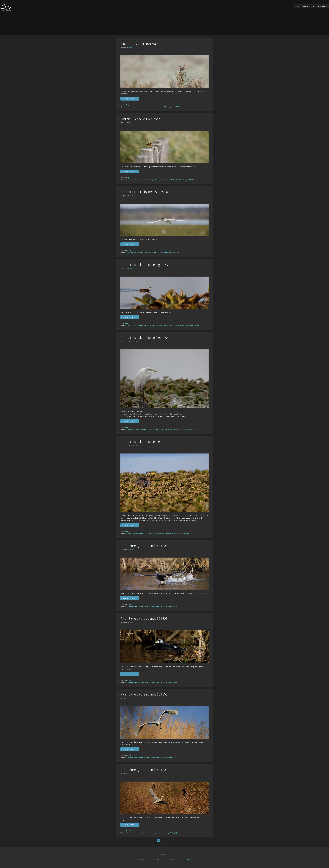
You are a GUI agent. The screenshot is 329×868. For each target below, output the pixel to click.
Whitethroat (173, 180)
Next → (168, 841)
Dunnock (129, 180)
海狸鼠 (189, 429)
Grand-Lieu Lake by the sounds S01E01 (147, 192)
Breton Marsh (137, 107)
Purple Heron (160, 533)
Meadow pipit (151, 180)
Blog (313, 6)
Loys (130, 47)
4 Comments (136, 445)
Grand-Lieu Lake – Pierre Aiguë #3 (144, 265)
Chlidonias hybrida (132, 325)
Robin (161, 180)
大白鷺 (186, 325)
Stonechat (167, 180)
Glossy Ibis (139, 429)
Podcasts (128, 250)
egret (143, 107)
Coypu (129, 429)
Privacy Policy (164, 854)
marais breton (154, 107)
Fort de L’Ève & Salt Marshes (140, 119)
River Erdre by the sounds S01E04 (144, 546)
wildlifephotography (168, 107)
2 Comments (128, 268)
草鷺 (182, 533)
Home (297, 6)
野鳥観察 (177, 107)
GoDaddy (189, 859)
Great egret (155, 325)
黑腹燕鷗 (196, 325)
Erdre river (130, 606)
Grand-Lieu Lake (148, 252)
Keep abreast (322, 6)
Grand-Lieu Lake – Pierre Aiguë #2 (144, 337)
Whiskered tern (168, 325)
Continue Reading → (130, 98)
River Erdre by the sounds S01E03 (144, 618)
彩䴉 (185, 429)
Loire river (143, 180)
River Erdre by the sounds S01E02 (144, 694)
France (147, 107)
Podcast (305, 6)
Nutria (165, 429)
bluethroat (130, 107)
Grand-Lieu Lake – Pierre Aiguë (141, 442)
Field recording (135, 252)
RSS (164, 859)
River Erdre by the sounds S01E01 (144, 770)
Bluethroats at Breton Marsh (140, 44)
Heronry (153, 606)
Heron (155, 252)
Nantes (161, 107)
